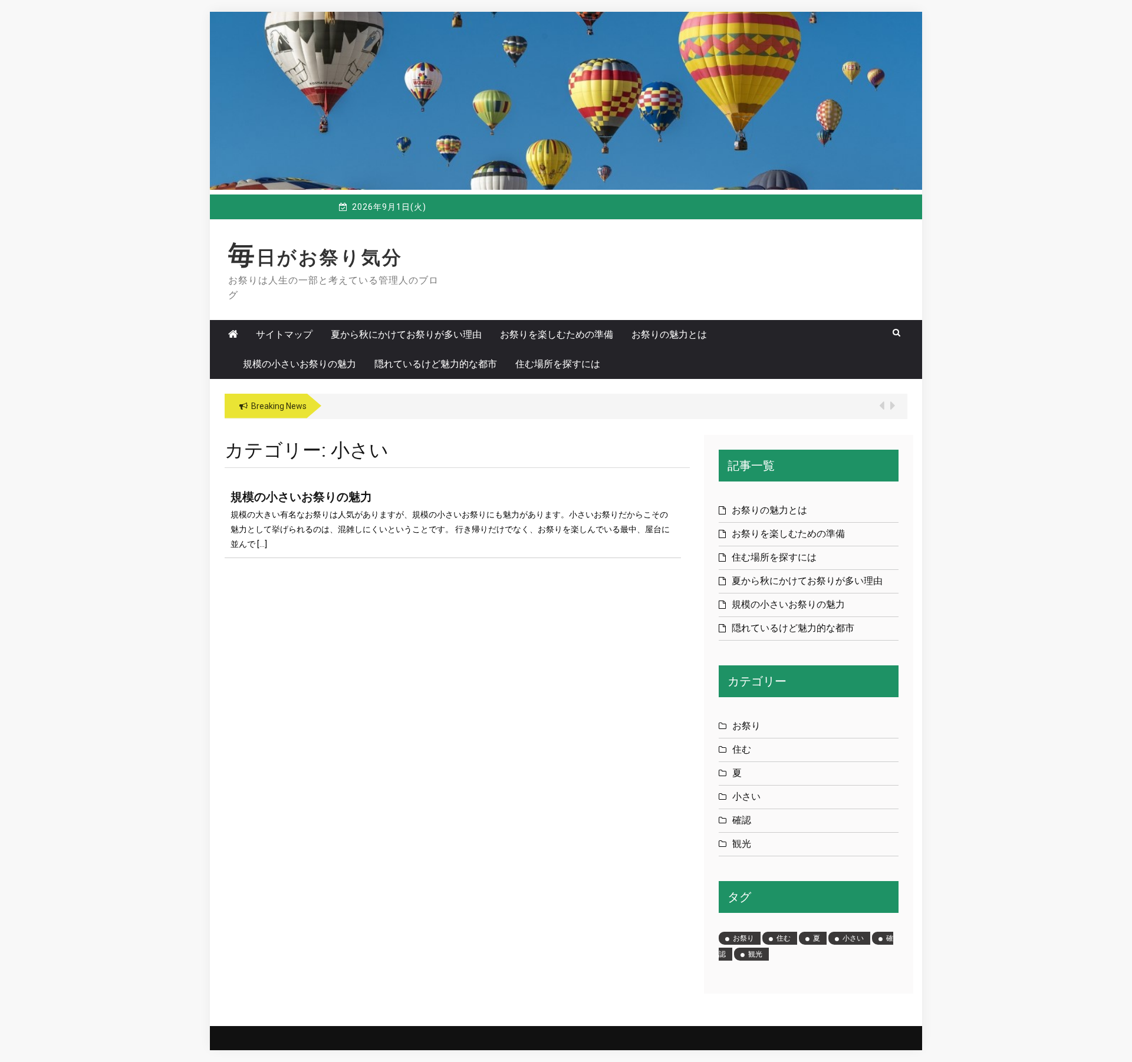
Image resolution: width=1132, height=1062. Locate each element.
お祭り (746, 725)
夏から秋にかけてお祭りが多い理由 (406, 334)
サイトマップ (284, 334)
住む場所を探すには (557, 364)
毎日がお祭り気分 (315, 257)
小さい (746, 796)
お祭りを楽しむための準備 (556, 334)
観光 (741, 843)
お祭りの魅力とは (669, 334)
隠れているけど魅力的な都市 (435, 364)
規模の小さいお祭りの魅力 (299, 364)
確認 (741, 820)
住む (741, 749)
